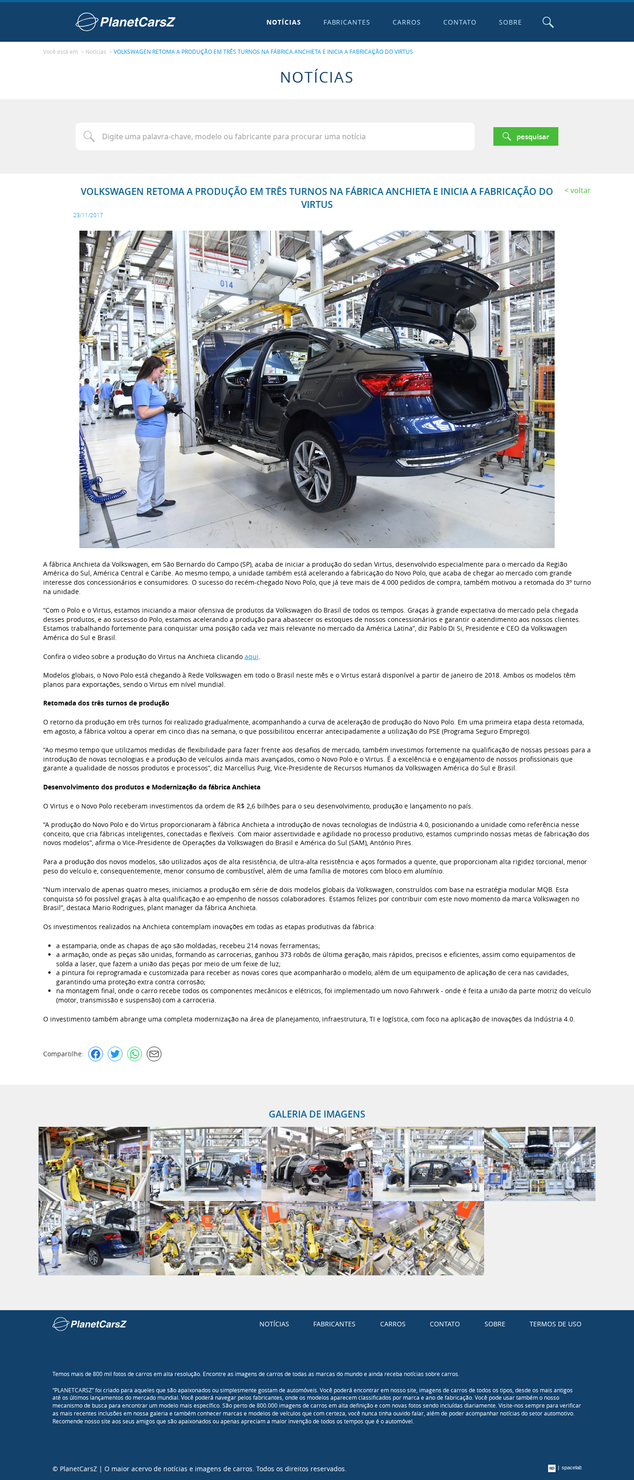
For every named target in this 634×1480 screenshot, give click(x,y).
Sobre (510, 22)
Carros (407, 22)
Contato (460, 22)
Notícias (283, 22)
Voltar (580, 190)
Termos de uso (556, 1323)
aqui (252, 656)
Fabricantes (347, 22)
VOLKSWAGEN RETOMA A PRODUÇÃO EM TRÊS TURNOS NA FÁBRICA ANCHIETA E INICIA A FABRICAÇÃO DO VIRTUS (263, 51)
